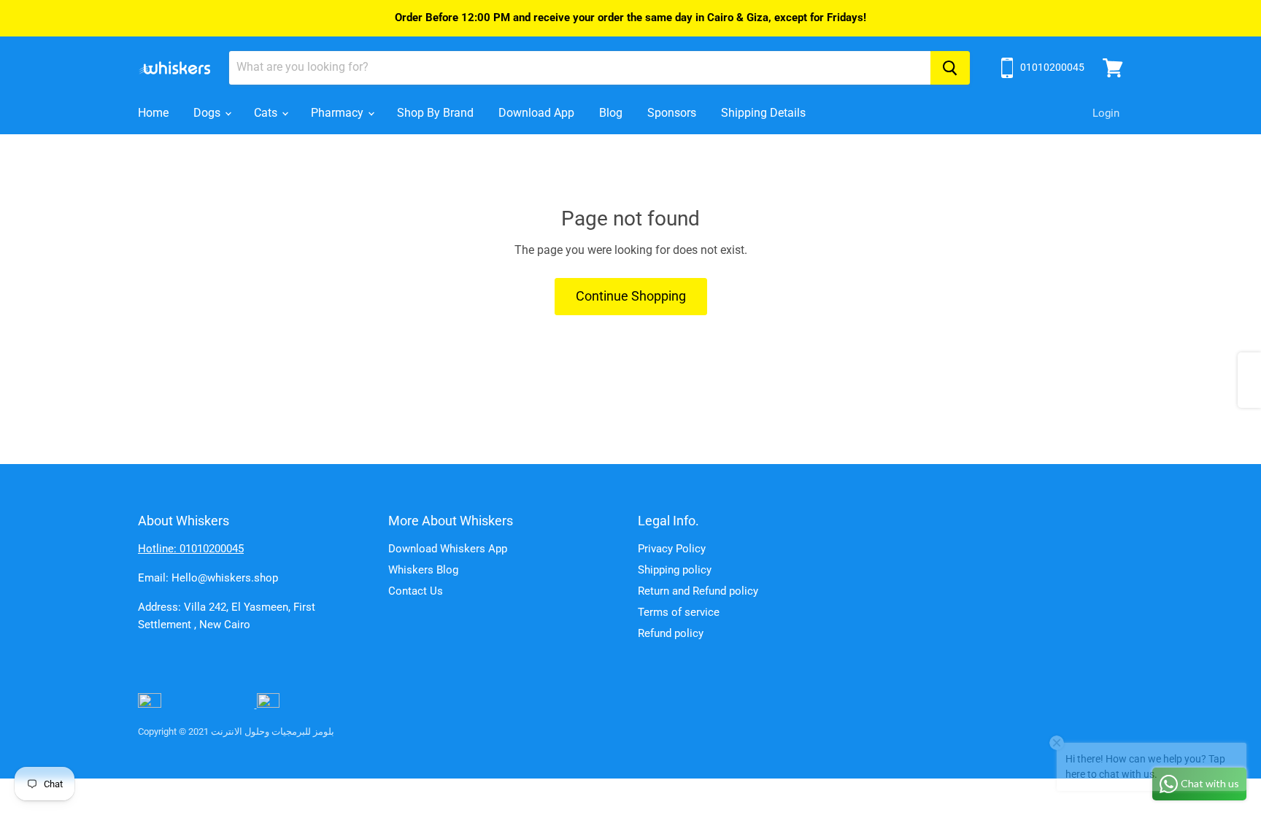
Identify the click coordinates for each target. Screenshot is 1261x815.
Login (1105, 113)
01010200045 (1052, 67)
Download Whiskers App (447, 548)
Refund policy (670, 633)
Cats (267, 113)
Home (153, 113)
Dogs (208, 113)
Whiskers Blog (423, 569)
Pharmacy (338, 113)
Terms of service (679, 612)
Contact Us (415, 591)
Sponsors (671, 113)
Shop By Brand (435, 113)
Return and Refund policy (698, 591)
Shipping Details (763, 113)
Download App (536, 113)
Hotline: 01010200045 (191, 548)
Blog (610, 113)
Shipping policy (675, 569)
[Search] (950, 68)
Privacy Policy (672, 548)
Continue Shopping (631, 296)
